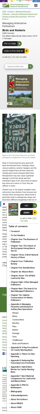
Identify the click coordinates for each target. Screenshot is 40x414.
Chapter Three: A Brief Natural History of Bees (24, 256)
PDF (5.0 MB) (10, 43)
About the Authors (19, 399)
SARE (4, 11)
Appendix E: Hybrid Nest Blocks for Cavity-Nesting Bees (22, 369)
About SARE (16, 407)
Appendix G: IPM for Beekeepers (20, 386)
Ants (14, 336)
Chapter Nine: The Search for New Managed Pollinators (24, 289)
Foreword (15, 231)
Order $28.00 (26, 212)
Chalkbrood (17, 340)
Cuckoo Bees (18, 319)
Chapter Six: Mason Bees (22, 271)
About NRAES (17, 403)
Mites (14, 316)
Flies (14, 326)
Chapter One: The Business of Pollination (24, 240)
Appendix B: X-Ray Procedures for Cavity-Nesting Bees (24, 348)
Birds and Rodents (20, 343)
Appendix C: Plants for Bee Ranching (23, 355)
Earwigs (15, 333)
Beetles (15, 323)
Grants (4, 320)
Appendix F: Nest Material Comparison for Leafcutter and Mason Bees (23, 378)
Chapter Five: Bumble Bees (23, 267)
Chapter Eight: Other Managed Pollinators (24, 283)
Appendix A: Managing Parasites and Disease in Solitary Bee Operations (22, 306)
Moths (15, 330)
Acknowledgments (19, 395)
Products (11, 11)
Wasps (15, 313)
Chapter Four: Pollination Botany (22, 262)
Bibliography (16, 391)
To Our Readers (18, 235)
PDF (26, 205)
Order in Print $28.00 (13, 51)
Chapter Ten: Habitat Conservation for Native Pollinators (22, 297)
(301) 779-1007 (13, 57)
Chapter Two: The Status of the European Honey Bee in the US (23, 248)
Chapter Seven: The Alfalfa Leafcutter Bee (23, 276)
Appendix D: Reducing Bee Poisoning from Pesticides (23, 361)
